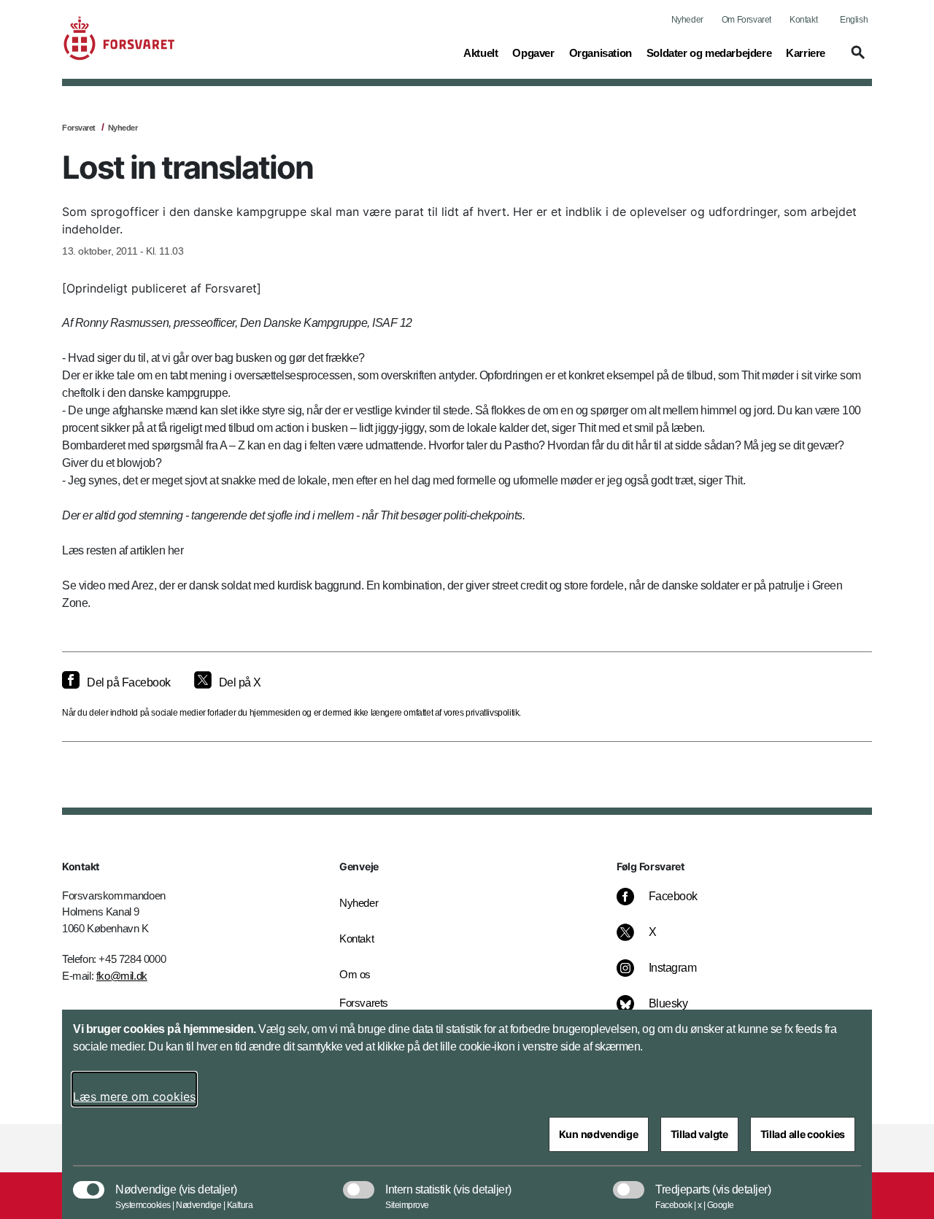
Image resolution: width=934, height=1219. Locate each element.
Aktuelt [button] (480, 52)
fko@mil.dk (121, 976)
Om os (355, 974)
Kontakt (803, 20)
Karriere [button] (805, 52)
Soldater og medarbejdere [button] (709, 52)
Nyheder (687, 20)
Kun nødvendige (598, 1134)
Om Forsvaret (746, 20)
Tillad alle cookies (802, 1134)
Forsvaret (79, 127)
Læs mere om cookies (134, 1096)
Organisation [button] (600, 52)
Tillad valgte (699, 1134)
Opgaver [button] (533, 52)
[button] (856, 59)
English (854, 20)
